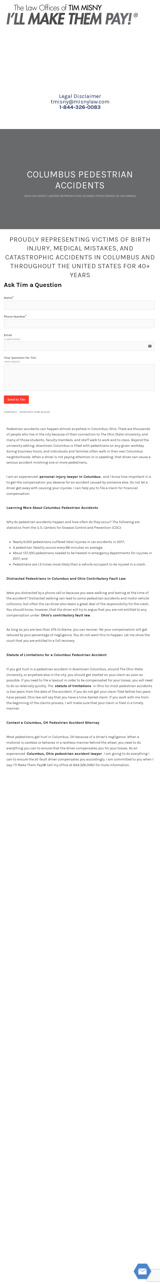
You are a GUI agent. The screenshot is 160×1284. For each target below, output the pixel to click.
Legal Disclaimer (80, 96)
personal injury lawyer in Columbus (70, 477)
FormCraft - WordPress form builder (27, 412)
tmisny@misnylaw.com (80, 101)
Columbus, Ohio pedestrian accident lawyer (64, 754)
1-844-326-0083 (80, 107)
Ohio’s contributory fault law (65, 615)
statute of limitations (73, 686)
